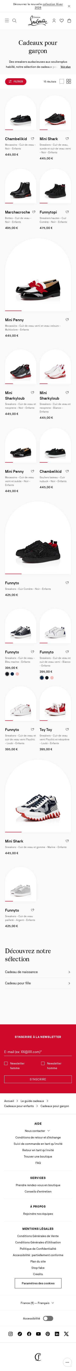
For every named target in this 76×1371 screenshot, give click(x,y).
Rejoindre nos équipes (38, 1213)
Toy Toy (46, 729)
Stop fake (38, 1267)
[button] (67, 1362)
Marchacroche (17, 212)
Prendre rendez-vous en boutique (38, 1185)
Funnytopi (48, 212)
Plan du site (38, 1261)
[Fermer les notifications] (69, 5)
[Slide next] (33, 112)
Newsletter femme (17, 1066)
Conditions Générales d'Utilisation (38, 1242)
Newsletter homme (54, 1066)
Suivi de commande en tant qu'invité (38, 1143)
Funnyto (12, 583)
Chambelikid (16, 139)
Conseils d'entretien (38, 1191)
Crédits (38, 1274)
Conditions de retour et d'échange (38, 1137)
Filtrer (18, 81)
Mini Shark (49, 139)
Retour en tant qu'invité (38, 1150)
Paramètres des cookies (38, 1283)
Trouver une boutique (38, 1156)
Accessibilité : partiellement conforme (38, 1255)
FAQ (38, 1163)
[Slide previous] (8, 112)
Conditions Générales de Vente (38, 1236)
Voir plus (66, 66)
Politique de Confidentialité (38, 1248)
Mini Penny (14, 320)
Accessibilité (31, 1318)
